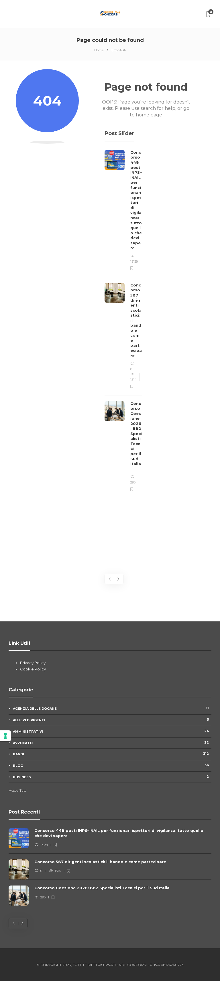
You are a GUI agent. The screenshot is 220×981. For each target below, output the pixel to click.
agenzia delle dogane (111, 708)
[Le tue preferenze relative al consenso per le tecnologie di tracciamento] (5, 735)
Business (111, 777)
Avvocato (111, 742)
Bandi (111, 754)
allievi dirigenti (111, 719)
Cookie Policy (33, 669)
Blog (111, 765)
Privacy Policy (33, 662)
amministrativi (111, 731)
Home (98, 50)
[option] (123, 321)
